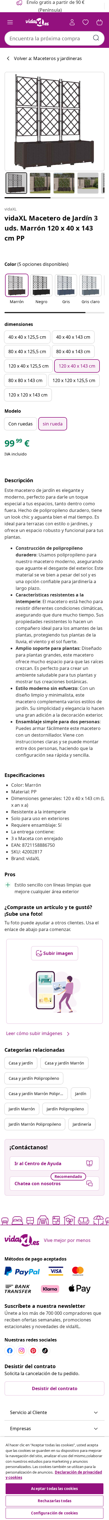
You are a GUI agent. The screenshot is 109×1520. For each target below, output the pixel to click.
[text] (16, 444)
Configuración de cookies (54, 1513)
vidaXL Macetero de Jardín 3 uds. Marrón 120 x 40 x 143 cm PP (51, 227)
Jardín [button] (80, 1093)
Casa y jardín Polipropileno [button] (34, 1078)
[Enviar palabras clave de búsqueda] (96, 37)
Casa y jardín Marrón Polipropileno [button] (38, 1093)
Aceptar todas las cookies (54, 1488)
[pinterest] (33, 1350)
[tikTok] (45, 1350)
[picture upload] (55, 992)
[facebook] (10, 1350)
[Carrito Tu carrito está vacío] (99, 22)
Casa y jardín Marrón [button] (64, 1063)
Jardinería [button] (82, 1124)
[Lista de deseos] (85, 22)
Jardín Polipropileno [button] (65, 1108)
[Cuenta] (72, 22)
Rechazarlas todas (54, 1500)
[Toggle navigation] (10, 22)
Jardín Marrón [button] (22, 1108)
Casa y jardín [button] (21, 1063)
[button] (17, 292)
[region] (54, 1478)
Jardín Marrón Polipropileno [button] (35, 1124)
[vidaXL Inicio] (37, 22)
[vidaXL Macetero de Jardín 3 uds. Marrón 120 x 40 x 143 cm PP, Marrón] (54, 121)
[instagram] (21, 1350)
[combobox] (54, 38)
